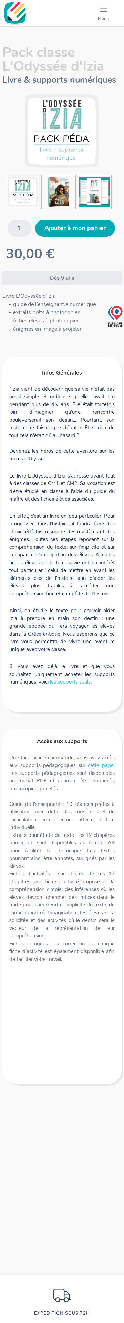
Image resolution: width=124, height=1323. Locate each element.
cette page (101, 765)
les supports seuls (70, 681)
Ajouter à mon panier (75, 228)
